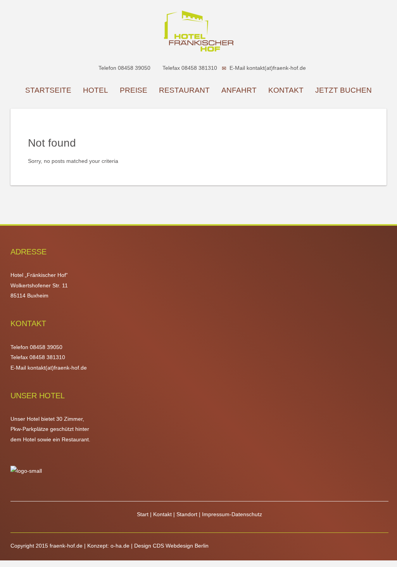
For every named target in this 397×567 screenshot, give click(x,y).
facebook (345, 555)
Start (143, 514)
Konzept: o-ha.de (108, 546)
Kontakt (286, 90)
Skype (370, 555)
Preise (133, 90)
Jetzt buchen (343, 90)
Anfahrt (239, 90)
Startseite (48, 90)
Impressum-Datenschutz (232, 514)
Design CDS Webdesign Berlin (171, 546)
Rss (382, 555)
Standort (187, 514)
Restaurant (184, 90)
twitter (357, 555)
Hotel (95, 90)
